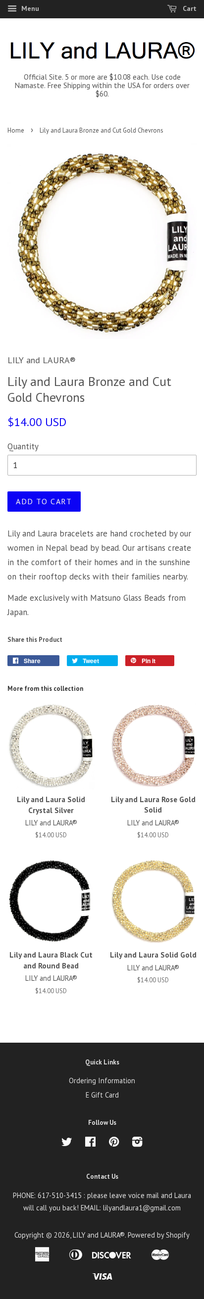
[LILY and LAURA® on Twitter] (66, 1143)
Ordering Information (102, 1080)
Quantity (23, 446)
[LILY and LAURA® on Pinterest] (113, 1143)
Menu (29, 8)
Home (15, 130)
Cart (189, 8)
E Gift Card (102, 1095)
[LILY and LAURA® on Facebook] (90, 1143)
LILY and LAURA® (99, 1235)
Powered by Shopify (159, 1235)
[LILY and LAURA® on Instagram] (137, 1143)
